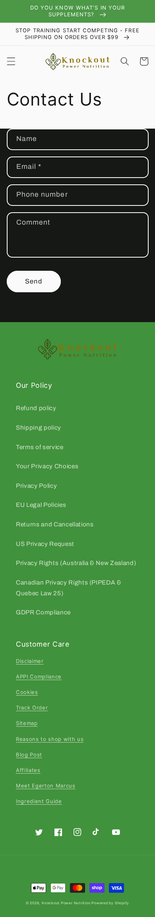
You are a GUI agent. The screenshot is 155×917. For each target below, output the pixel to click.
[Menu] (10, 61)
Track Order (32, 707)
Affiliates (28, 770)
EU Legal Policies (41, 504)
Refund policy (36, 408)
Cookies (27, 692)
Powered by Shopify (110, 903)
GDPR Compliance (43, 612)
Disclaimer (30, 661)
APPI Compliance (39, 676)
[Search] (124, 61)
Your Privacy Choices (47, 466)
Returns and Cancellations (55, 524)
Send (33, 281)
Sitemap (27, 723)
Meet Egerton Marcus (46, 785)
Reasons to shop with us (49, 739)
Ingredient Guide (39, 801)
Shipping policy (38, 427)
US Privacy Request (45, 543)
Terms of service (40, 447)
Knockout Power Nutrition (66, 903)
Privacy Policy (36, 485)
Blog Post (29, 754)
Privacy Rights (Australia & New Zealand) (76, 562)
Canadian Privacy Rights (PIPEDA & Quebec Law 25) (69, 587)
